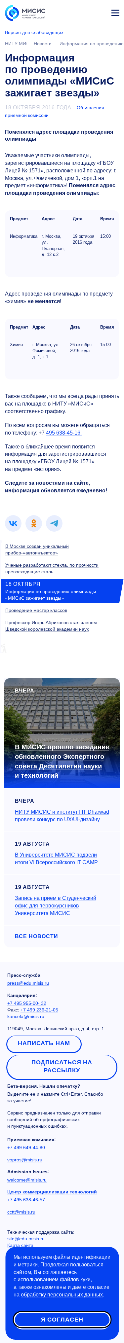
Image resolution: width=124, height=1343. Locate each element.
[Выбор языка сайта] (84, 11)
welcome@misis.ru (27, 1180)
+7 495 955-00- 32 (26, 1003)
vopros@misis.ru (24, 1159)
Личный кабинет (99, 12)
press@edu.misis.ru (28, 983)
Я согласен (62, 1319)
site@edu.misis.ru (26, 1238)
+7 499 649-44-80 (26, 1147)
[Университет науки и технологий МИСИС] (25, 12)
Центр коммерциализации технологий (52, 1191)
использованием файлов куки (54, 1279)
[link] (13, 523)
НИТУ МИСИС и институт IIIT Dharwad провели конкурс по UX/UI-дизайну (62, 815)
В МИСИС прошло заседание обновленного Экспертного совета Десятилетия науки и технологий (62, 761)
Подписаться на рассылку (62, 1066)
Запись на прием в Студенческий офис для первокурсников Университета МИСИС (55, 905)
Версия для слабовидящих (34, 32)
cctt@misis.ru (21, 1212)
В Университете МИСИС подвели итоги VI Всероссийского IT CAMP (56, 858)
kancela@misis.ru (25, 1016)
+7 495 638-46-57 (26, 1199)
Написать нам (44, 1043)
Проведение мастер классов (36, 610)
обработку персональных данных (62, 1294)
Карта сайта (20, 1245)
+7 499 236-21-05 (39, 1009)
